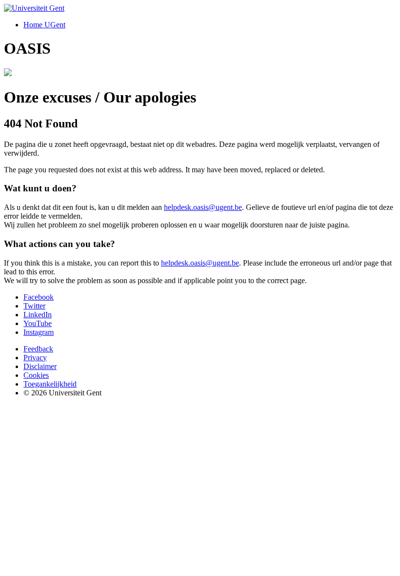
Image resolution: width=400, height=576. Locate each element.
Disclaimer (40, 366)
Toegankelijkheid (50, 384)
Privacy (35, 357)
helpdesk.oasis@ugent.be (203, 207)
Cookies (36, 375)
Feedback (38, 349)
